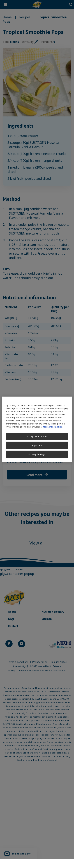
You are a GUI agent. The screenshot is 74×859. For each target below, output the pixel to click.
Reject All (37, 445)
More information (53, 426)
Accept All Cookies (37, 436)
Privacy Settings (37, 454)
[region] (37, 429)
